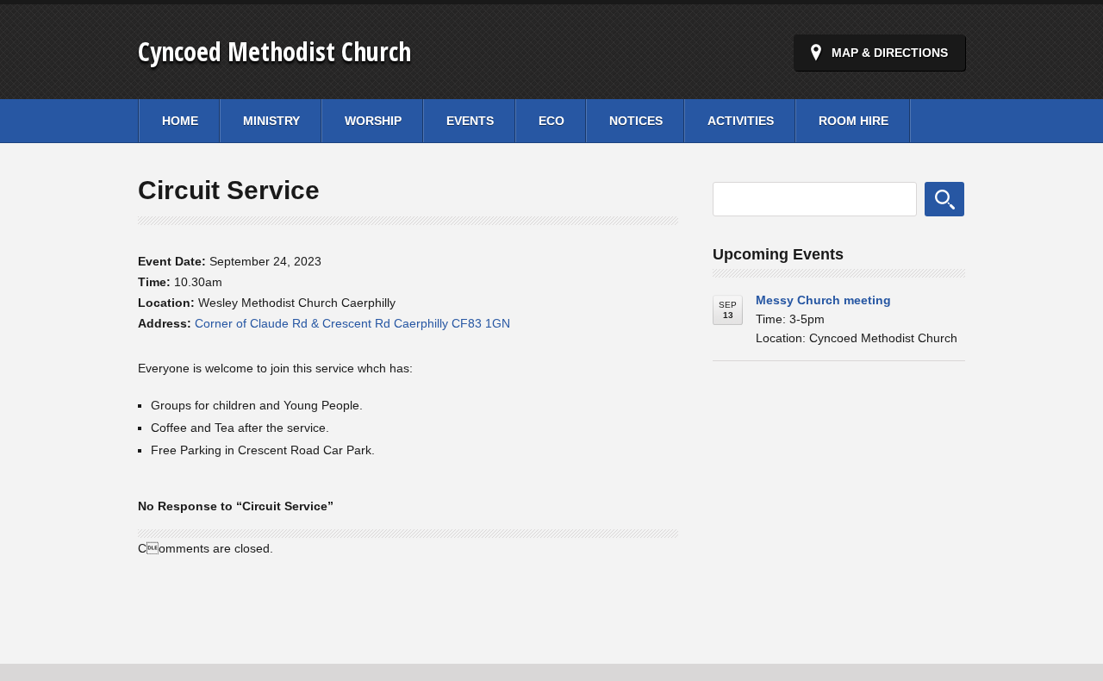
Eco (551, 121)
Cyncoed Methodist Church (274, 51)
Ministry (271, 121)
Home (180, 121)
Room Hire (853, 121)
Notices (636, 121)
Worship (373, 121)
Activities (740, 121)
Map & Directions (890, 52)
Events (470, 121)
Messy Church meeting (823, 300)
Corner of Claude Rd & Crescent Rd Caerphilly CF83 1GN (352, 323)
